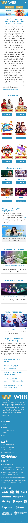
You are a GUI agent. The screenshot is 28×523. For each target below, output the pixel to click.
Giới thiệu (5, 425)
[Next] (26, 262)
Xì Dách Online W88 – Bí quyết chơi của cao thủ (14, 296)
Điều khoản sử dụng (8, 444)
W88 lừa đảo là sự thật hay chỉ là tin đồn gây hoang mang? (14, 328)
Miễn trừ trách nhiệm (8, 447)
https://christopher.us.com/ (15, 472)
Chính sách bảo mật (8, 450)
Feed (4, 435)
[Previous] (1, 262)
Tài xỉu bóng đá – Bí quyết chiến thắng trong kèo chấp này (14, 266)
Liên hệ (5, 427)
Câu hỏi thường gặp (8, 452)
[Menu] (25, 2)
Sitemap (5, 432)
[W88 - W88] (8, 2)
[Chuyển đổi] (2, 359)
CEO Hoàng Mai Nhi (8, 430)
